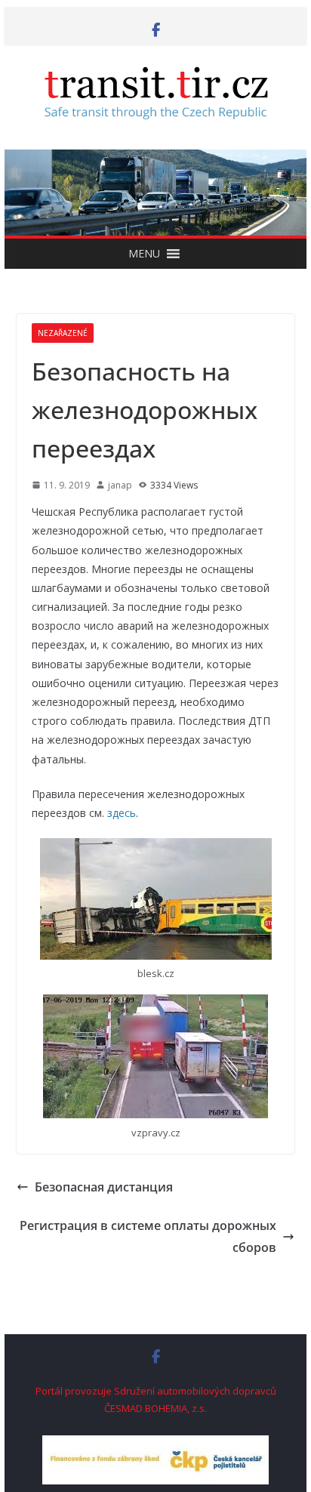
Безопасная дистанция (104, 1187)
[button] (144, 254)
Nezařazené (63, 333)
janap (120, 485)
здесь (121, 813)
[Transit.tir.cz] (155, 160)
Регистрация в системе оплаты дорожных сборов (148, 1236)
